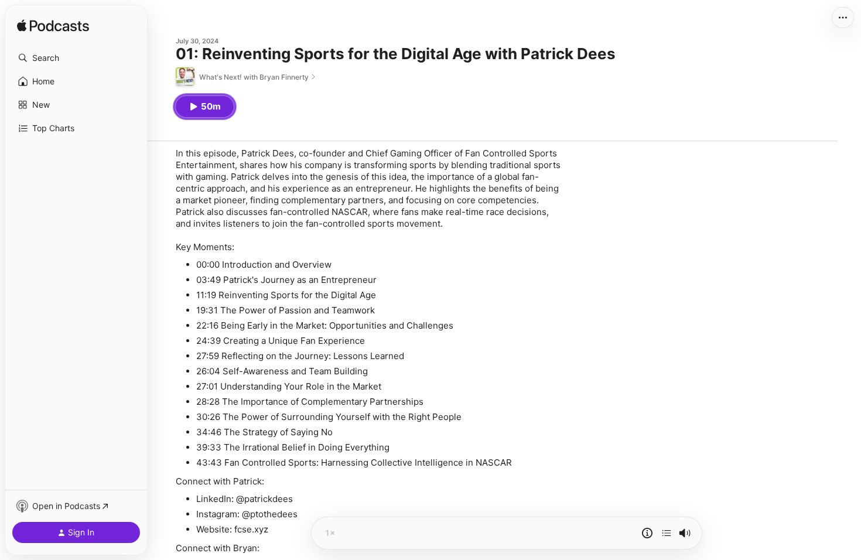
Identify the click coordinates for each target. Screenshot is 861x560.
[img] (53, 26)
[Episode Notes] (647, 533)
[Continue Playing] (667, 533)
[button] (76, 58)
